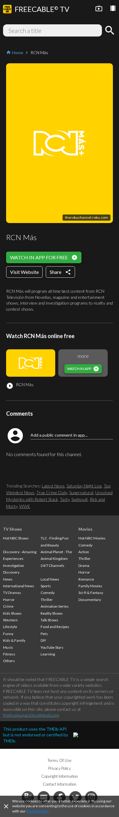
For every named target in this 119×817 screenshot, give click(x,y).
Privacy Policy (37, 811)
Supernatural (81, 492)
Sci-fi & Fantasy (90, 592)
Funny (8, 633)
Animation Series (55, 606)
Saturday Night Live (84, 485)
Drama (83, 565)
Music (8, 647)
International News (18, 586)
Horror (9, 599)
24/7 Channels (52, 565)
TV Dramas (12, 592)
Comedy (48, 592)
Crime (8, 606)
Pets (44, 633)
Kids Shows (12, 613)
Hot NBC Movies (92, 538)
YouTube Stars (52, 647)
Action (83, 552)
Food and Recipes (55, 626)
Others (9, 660)
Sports (46, 586)
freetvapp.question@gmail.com (31, 714)
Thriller (47, 599)
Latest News (53, 485)
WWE (24, 506)
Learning (48, 654)
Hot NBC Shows (16, 538)
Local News (50, 579)
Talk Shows (49, 620)
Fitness (9, 654)
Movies (85, 529)
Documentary (89, 599)
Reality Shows (52, 613)
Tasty (65, 499)
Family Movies (90, 586)
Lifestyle (10, 626)
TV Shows (12, 529)
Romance (86, 579)
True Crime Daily (51, 492)
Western (10, 620)
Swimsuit (79, 499)
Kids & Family (14, 640)
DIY (43, 640)
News (8, 579)
